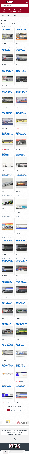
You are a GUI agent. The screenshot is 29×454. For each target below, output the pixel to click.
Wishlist (14, 11)
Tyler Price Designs (18, 432)
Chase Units (20, 111)
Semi (10, 26)
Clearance (20, 11)
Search (26, 5)
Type (15, 15)
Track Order (9, 11)
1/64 (3, 26)
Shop (4, 11)
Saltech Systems (18, 434)
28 (20, 410)
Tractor (8, 216)
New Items (6, 26)
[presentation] (28, 422)
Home (2, 15)
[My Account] (24, 2)
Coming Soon (7, 174)
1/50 (16, 132)
